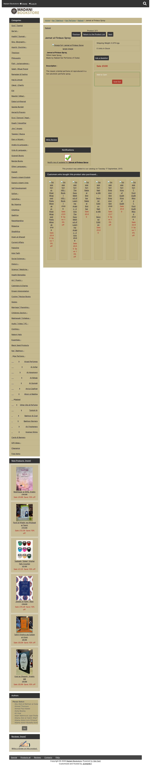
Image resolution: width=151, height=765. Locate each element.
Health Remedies (18, 275)
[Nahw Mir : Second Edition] (98, 194)
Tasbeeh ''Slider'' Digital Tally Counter (24, 562)
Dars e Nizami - (18, 139)
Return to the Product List (94, 34)
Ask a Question (101, 58)
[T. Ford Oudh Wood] (133, 191)
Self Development (18, 188)
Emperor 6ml (110, 201)
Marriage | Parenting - (20, 307)
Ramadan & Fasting (19, 74)
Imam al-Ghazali (18, 237)
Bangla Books (17, 161)
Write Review (51, 140)
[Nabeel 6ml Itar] (86, 190)
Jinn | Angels (16, 128)
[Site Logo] (31, 11)
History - (15, 264)
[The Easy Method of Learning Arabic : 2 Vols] (75, 197)
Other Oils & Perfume (29, 405)
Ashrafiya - (16, 199)
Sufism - (14, 193)
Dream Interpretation (20, 291)
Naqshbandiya (17, 221)
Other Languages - (19, 166)
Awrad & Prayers (18, 112)
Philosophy (16, 58)
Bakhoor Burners (31, 421)
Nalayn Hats (16, 334)
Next (110, 34)
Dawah (14, 172)
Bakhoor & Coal (31, 416)
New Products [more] (21, 461)
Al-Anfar (34, 367)
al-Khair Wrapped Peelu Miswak (51, 217)
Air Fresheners (32, 426)
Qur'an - (14, 31)
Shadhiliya (15, 231)
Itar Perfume (70, 20)
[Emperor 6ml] (110, 189)
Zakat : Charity (17, 85)
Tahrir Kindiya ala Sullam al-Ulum (24, 636)
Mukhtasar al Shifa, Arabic (24, 492)
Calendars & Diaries (19, 286)
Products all (26, 757)
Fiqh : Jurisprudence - (20, 63)
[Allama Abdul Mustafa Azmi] (24, 722)
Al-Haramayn (32, 372)
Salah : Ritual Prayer (19, 69)
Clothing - (15, 329)
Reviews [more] (18, 736)
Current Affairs (17, 242)
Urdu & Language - (19, 150)
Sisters (14, 302)
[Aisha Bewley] (24, 711)
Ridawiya (15, 226)
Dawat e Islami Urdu (19, 183)
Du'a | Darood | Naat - (20, 118)
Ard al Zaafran (32, 389)
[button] (144, 3)
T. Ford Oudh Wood (133, 209)
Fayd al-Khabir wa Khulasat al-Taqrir (24, 523)
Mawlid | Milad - (18, 96)
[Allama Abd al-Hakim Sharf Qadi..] (24, 718)
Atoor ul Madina (31, 394)
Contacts (48, 757)
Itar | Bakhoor (57, 20)
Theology (15, 53)
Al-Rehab (34, 378)
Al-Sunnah (33, 383)
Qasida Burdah (17, 107)
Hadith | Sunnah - (18, 36)
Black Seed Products (20, 345)
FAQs (58, 757)
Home (24, 4)
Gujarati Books (17, 156)
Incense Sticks (32, 432)
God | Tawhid (17, 25)
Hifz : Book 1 (63, 201)
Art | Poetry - (17, 280)
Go (24, 728)
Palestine (15, 248)
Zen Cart (97, 761)
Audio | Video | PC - (19, 324)
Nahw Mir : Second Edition (98, 217)
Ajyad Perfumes (31, 361)
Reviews (37, 757)
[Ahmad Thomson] (24, 706)
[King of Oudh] (121, 189)
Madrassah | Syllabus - (21, 318)
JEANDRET (87, 764)
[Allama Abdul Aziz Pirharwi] (24, 720)
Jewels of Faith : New (24, 601)
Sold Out (117, 82)
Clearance (15, 448)
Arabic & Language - (20, 145)
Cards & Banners (18, 437)
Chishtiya (15, 210)
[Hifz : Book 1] (63, 189)
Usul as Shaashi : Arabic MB (24, 677)
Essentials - (16, 340)
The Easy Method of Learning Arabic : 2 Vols (75, 225)
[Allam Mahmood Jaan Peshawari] (24, 715)
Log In (33, 4)
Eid (12, 90)
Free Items (15, 454)
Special (14, 757)
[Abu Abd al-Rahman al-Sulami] (24, 704)
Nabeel (81, 20)
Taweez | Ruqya (18, 134)
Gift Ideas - (16, 443)
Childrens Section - (19, 313)
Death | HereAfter (18, 123)
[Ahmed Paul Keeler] (24, 708)
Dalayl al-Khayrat (18, 101)
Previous (76, 34)
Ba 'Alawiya (16, 204)
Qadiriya (14, 215)
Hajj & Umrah (16, 80)
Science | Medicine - (20, 269)
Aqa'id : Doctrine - (19, 47)
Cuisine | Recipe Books (21, 296)
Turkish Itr (33, 410)
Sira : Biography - (18, 42)
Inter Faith (15, 253)
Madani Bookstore (74, 761)
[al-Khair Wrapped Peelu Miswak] (51, 194)
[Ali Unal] (24, 713)
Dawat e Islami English (20, 177)
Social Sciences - (18, 258)
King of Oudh (122, 201)
